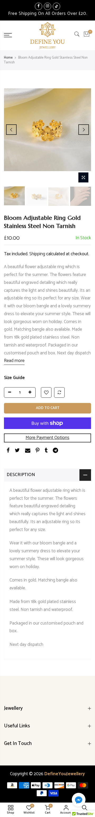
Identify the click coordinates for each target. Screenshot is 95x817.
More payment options (47, 437)
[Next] (83, 129)
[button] (79, 801)
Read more (14, 360)
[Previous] (11, 129)
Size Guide (14, 377)
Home (8, 57)
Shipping (37, 253)
